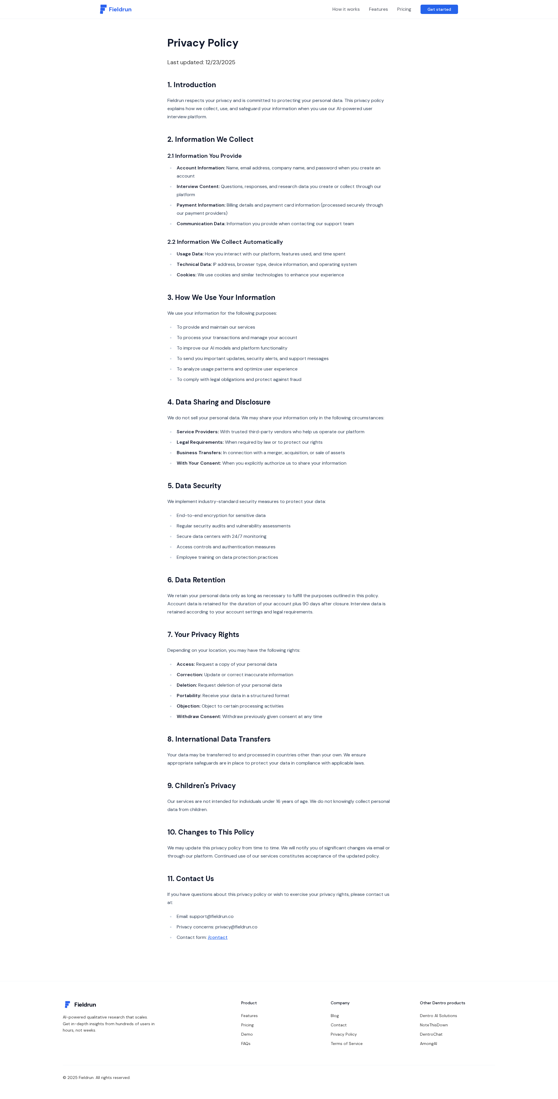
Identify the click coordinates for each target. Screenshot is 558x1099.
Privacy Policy (344, 1034)
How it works (346, 9)
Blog (335, 1015)
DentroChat (431, 1034)
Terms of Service (347, 1043)
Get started (439, 9)
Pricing (404, 9)
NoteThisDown (434, 1025)
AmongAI (428, 1043)
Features (378, 9)
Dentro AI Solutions (438, 1015)
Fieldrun (85, 1004)
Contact (339, 1025)
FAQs (246, 1043)
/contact (218, 937)
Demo (247, 1034)
